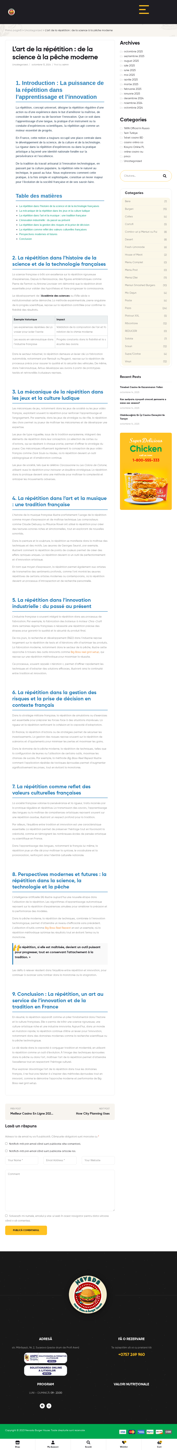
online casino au (133, 151)
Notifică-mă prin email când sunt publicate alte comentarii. (45, 1144)
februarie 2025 (132, 89)
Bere (128, 201)
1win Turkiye (131, 133)
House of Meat (134, 254)
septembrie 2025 (134, 56)
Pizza (128, 308)
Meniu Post (131, 270)
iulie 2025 (129, 65)
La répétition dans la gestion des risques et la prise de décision (54, 224)
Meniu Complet (134, 262)
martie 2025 (131, 84)
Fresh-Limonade (135, 247)
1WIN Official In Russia (137, 128)
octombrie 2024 (133, 107)
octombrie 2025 (133, 51)
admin (65, 65)
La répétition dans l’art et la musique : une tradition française (52, 215)
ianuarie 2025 (132, 93)
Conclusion (25, 238)
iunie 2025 (130, 70)
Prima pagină (13, 30)
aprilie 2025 (131, 79)
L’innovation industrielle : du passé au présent (44, 220)
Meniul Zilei (131, 277)
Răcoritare (131, 323)
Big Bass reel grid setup (85, 652)
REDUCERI (131, 331)
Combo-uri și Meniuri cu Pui (141, 232)
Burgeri (129, 209)
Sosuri (128, 346)
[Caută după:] (138, 175)
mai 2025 (129, 75)
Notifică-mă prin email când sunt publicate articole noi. (42, 1151)
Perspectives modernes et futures (38, 234)
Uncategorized (33, 30)
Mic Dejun (130, 293)
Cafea (129, 216)
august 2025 (131, 61)
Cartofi (129, 224)
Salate (129, 338)
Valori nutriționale (131, 1384)
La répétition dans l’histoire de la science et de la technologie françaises (59, 206)
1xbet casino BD (133, 137)
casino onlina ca (133, 142)
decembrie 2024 (134, 98)
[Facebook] (42, 1405)
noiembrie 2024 (133, 103)
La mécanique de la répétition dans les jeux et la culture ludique (54, 210)
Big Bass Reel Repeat (58, 928)
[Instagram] (49, 1405)
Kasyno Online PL (134, 147)
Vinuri (128, 361)
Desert (129, 239)
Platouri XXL (132, 315)
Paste (128, 300)
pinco (127, 156)
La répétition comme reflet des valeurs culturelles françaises (53, 229)
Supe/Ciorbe (133, 354)
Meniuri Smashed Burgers (140, 285)
